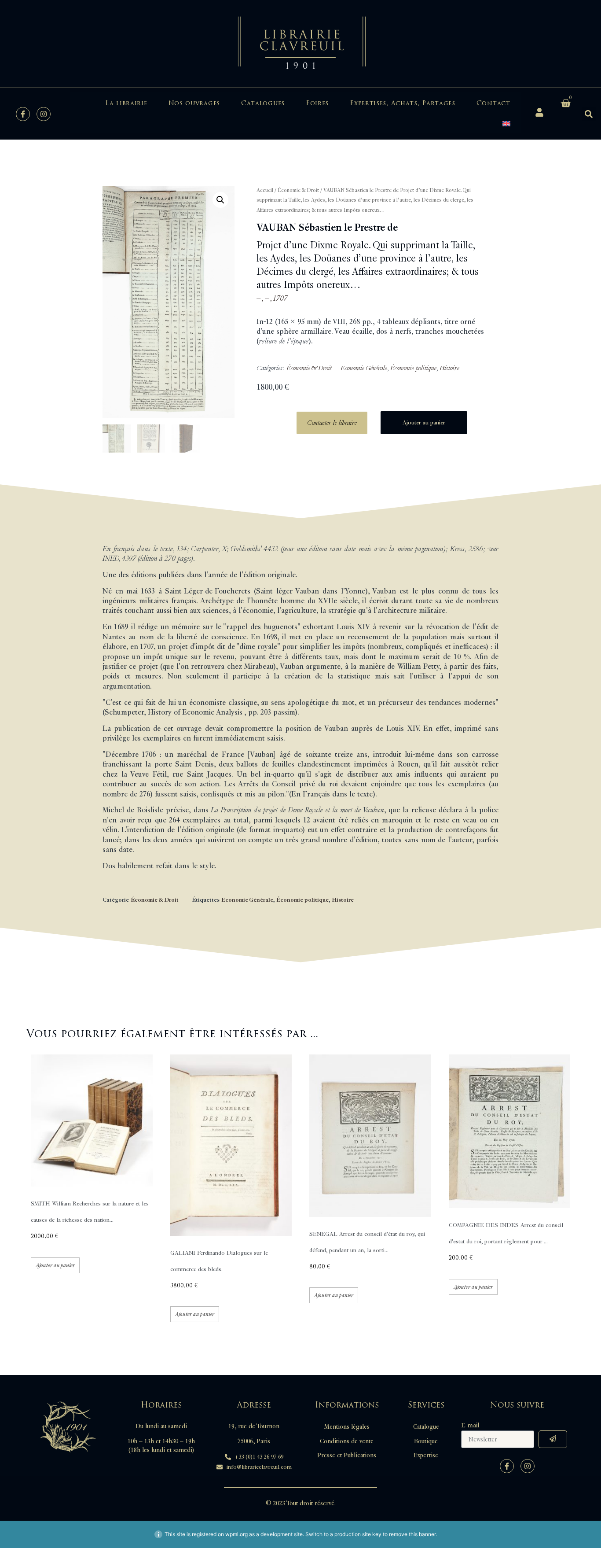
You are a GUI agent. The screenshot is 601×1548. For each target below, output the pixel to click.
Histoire (449, 368)
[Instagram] (44, 114)
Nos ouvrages (194, 103)
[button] (589, 114)
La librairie (126, 103)
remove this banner (412, 1534)
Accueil (265, 190)
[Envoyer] (553, 1439)
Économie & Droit (298, 190)
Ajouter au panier (424, 423)
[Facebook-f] (23, 114)
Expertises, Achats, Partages (402, 103)
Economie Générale (364, 368)
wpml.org (236, 1534)
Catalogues (263, 103)
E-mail (470, 1425)
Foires (317, 103)
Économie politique (413, 368)
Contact (493, 103)
